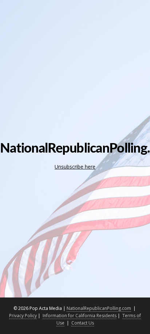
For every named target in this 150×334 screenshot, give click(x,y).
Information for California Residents (80, 315)
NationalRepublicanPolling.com (99, 308)
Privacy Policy (23, 315)
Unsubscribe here (75, 166)
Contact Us (82, 323)
